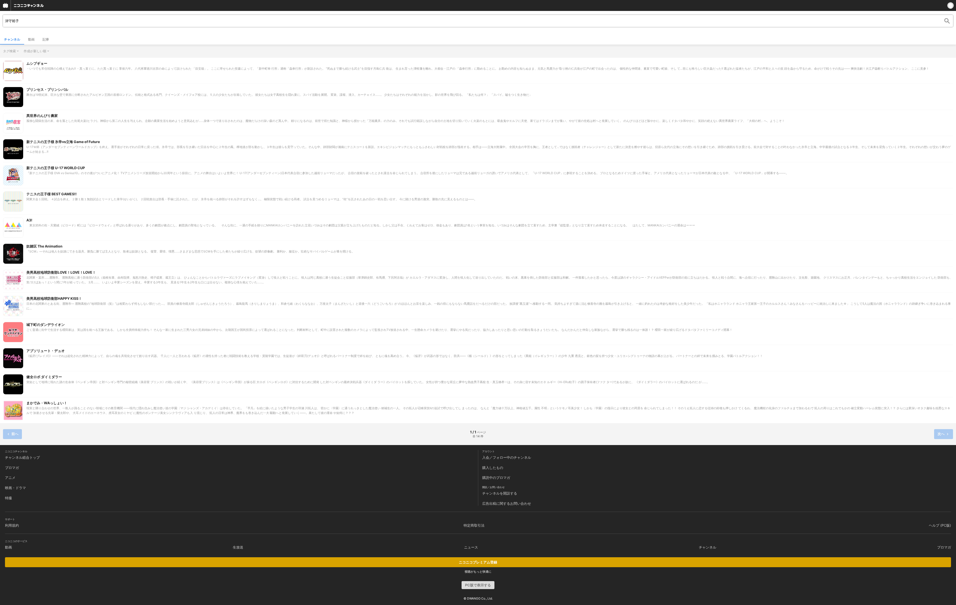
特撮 (8, 498)
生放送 (238, 547)
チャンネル (12, 39)
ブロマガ (12, 467)
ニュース (471, 547)
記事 (46, 39)
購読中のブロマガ (496, 477)
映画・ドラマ (15, 488)
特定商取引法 (474, 525)
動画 (31, 39)
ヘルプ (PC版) (940, 525)
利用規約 (12, 525)
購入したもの (492, 467)
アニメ (10, 477)
